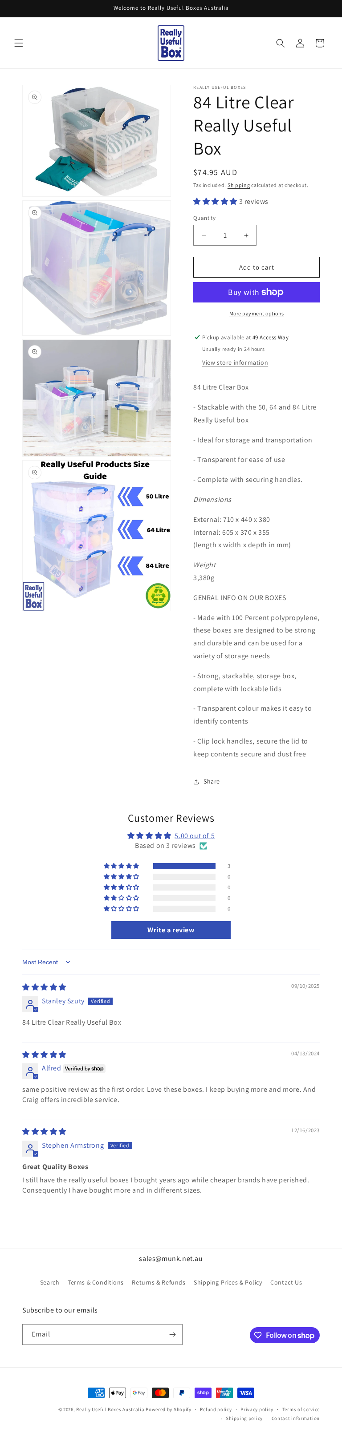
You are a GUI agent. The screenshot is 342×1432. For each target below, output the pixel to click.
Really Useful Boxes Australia (110, 1409)
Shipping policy (244, 1418)
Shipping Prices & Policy (228, 1282)
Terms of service (301, 1409)
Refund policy (216, 1409)
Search (50, 1282)
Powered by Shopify (168, 1409)
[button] (18, 43)
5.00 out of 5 (195, 835)
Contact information (296, 1418)
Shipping (239, 185)
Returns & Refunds (158, 1282)
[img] (44, 987)
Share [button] (212, 781)
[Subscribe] (172, 1334)
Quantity (204, 218)
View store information (235, 362)
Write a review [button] (170, 930)
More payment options (256, 313)
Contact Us (286, 1282)
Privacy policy (256, 1409)
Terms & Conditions (96, 1282)
